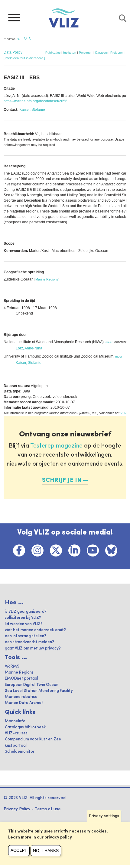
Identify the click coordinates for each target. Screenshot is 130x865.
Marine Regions (46, 279)
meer (109, 342)
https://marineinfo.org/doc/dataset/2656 (35, 101)
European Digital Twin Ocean (31, 685)
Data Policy (13, 52)
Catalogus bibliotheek (25, 727)
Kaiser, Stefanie (32, 109)
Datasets (101, 52)
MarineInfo (15, 721)
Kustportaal (16, 746)
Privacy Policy (17, 809)
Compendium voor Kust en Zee (33, 739)
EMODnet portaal (21, 679)
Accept (19, 850)
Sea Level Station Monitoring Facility (39, 691)
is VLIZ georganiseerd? (26, 612)
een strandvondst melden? (29, 642)
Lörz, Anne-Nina (29, 348)
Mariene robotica (21, 697)
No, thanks (46, 850)
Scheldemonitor (19, 752)
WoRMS (12, 666)
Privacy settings (104, 816)
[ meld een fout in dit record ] (24, 58)
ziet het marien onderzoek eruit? (35, 630)
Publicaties (52, 52)
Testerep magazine (56, 446)
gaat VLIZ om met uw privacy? (33, 648)
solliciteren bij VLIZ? (23, 618)
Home (10, 39)
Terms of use (48, 809)
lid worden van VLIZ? (24, 624)
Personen (86, 52)
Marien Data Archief (24, 703)
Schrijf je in (61, 480)
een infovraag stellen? (25, 636)
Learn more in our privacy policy (40, 837)
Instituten (69, 52)
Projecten (117, 52)
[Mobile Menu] (14, 19)
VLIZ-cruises (16, 733)
